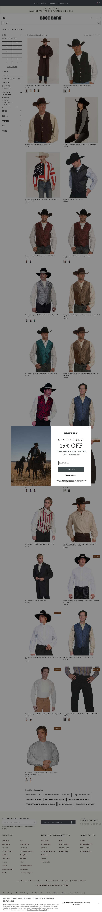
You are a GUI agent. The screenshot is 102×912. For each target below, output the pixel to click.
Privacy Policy (43, 910)
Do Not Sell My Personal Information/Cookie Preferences (76, 903)
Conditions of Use (32, 910)
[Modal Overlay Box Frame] (51, 456)
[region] (51, 903)
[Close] (99, 903)
